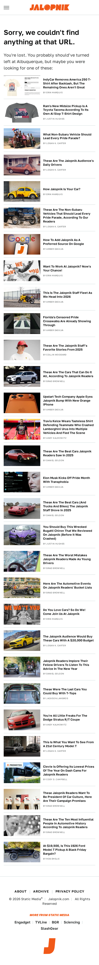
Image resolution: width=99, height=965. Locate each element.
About (20, 891)
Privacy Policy (69, 891)
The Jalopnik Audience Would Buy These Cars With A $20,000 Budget (68, 638)
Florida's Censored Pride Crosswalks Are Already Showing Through (67, 321)
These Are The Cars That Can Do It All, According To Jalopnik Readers (68, 374)
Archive (41, 891)
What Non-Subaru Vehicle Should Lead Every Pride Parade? (67, 136)
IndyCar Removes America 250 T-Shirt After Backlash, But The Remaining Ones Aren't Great (67, 83)
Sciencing (72, 922)
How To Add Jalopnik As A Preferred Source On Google (63, 242)
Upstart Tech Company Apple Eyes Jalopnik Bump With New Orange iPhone (68, 400)
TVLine (41, 922)
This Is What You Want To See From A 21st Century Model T (68, 744)
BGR (55, 922)
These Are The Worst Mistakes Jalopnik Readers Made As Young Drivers (67, 559)
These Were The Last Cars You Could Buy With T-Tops (65, 691)
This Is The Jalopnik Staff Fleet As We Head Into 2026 (67, 294)
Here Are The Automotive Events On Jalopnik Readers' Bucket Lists (67, 585)
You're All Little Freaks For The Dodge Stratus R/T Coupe (65, 717)
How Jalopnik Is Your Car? (61, 189)
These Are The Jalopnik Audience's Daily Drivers (68, 162)
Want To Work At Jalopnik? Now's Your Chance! (67, 268)
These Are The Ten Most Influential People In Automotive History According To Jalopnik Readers (68, 823)
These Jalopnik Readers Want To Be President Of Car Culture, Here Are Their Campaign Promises (67, 797)
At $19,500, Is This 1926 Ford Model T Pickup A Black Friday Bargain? (64, 849)
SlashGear (49, 928)
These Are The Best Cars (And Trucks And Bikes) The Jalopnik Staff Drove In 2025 (65, 506)
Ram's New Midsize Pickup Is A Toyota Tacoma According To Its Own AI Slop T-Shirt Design (65, 110)
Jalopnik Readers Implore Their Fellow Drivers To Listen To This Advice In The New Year (66, 664)
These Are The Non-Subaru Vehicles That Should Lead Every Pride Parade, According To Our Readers (66, 215)
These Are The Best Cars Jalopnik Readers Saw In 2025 (67, 453)
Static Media (31, 899)
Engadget (22, 922)
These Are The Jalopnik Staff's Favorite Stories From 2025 (65, 347)
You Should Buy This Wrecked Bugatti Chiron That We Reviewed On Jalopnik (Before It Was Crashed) (67, 532)
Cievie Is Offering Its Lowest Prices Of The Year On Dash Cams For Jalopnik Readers (68, 770)
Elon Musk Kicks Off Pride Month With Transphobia (66, 480)
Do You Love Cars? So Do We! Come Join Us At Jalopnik (64, 612)
